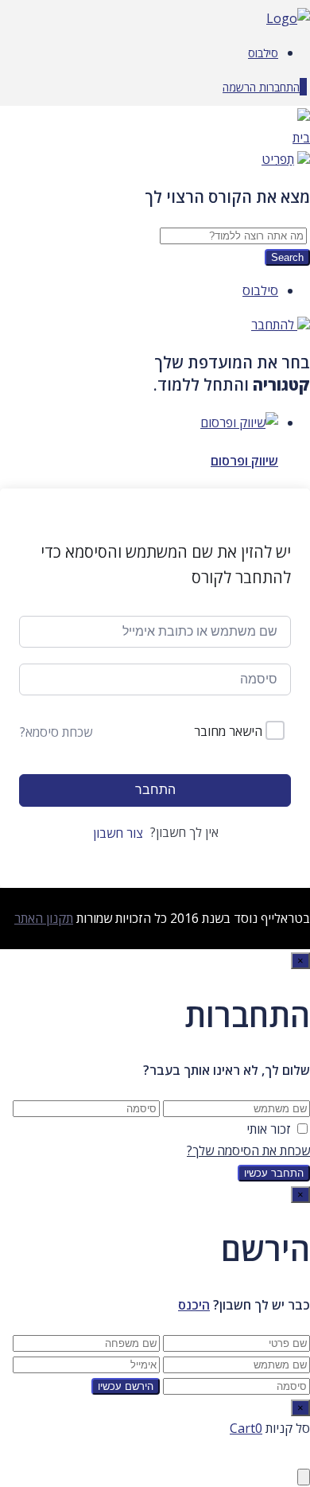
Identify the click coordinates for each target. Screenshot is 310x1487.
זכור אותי (268, 1129)
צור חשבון (118, 833)
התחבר (155, 789)
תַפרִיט (278, 159)
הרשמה (239, 87)
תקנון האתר (43, 918)
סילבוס (263, 52)
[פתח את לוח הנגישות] (303, 1477)
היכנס (194, 1305)
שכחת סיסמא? (56, 732)
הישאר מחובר (228, 731)
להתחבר (274, 324)
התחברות (278, 87)
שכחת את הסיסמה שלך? (248, 1150)
